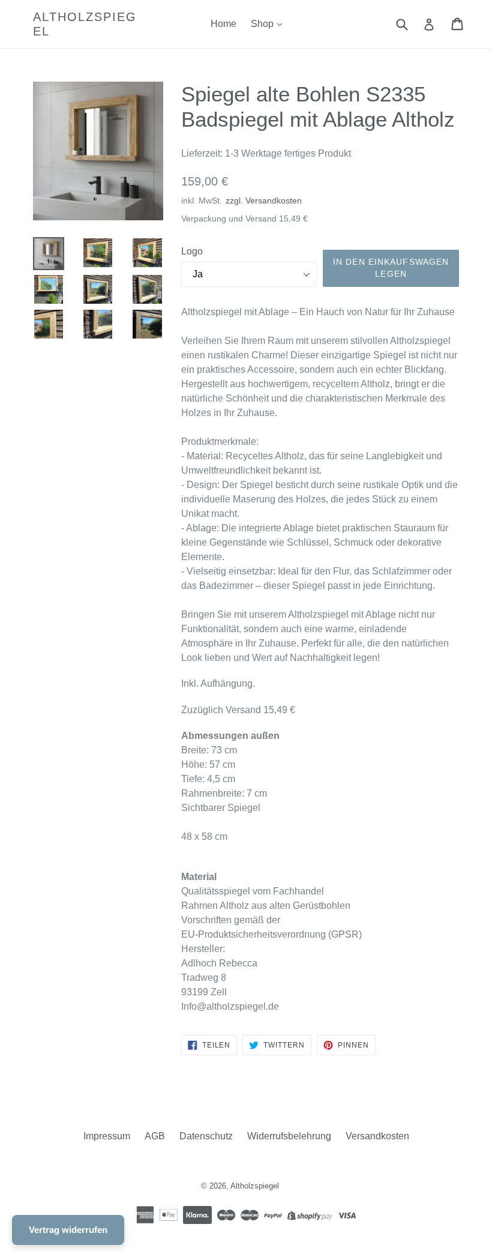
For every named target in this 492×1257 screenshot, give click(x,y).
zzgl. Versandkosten (264, 200)
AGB (155, 1136)
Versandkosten (377, 1136)
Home (223, 24)
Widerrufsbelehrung (289, 1136)
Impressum (106, 1136)
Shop (263, 24)
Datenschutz (206, 1136)
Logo (192, 251)
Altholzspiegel (85, 24)
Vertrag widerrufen (68, 1230)
